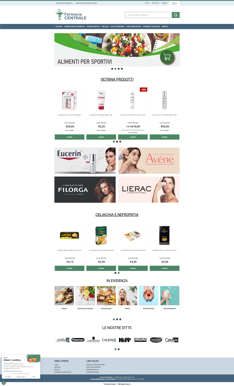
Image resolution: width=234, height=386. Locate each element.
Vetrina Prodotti (117, 79)
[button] (112, 68)
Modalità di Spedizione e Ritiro (86, 3)
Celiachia (64, 308)
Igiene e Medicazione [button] (134, 26)
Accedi (147, 3)
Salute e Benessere (148, 308)
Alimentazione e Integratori (85, 308)
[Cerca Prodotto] (176, 15)
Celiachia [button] (58, 26)
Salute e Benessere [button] (117, 26)
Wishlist (164, 3)
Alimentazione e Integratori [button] (74, 26)
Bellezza (127, 308)
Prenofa (113, 384)
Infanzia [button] (165, 26)
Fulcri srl (127, 384)
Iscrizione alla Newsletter (62, 372)
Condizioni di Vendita (92, 372)
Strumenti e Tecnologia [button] (151, 26)
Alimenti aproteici (93, 26)
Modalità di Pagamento (64, 3)
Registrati (155, 3)
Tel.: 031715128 (110, 379)
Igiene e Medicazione (170, 308)
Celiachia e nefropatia (117, 215)
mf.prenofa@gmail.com (97, 379)
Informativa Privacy (92, 369)
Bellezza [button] (105, 26)
